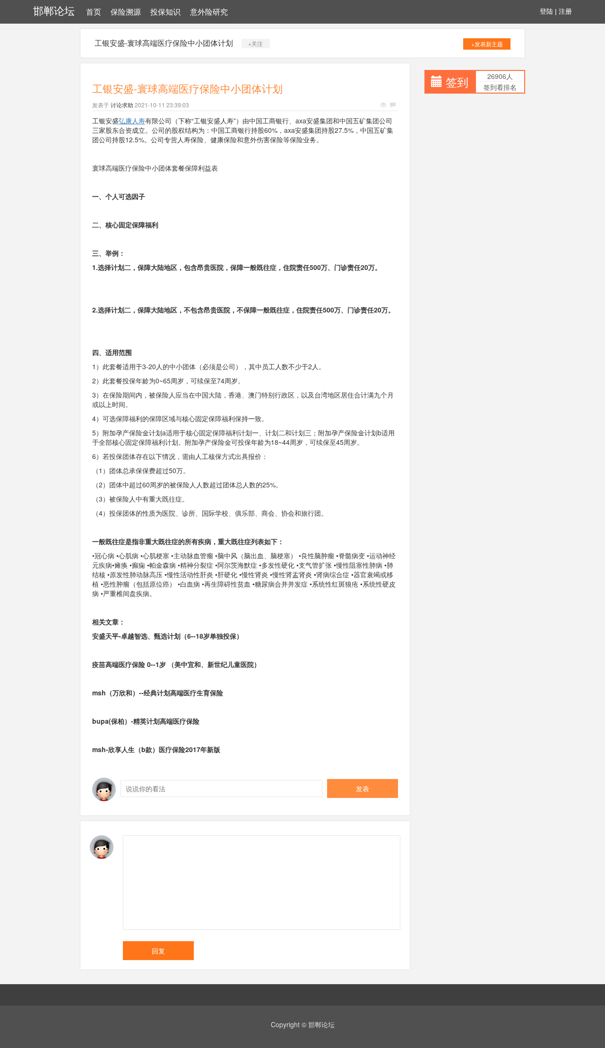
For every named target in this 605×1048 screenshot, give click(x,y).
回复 (158, 950)
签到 (457, 81)
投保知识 (165, 12)
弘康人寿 (132, 120)
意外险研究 (209, 12)
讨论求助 (122, 105)
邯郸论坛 (54, 11)
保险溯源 (126, 12)
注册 (565, 11)
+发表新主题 (487, 44)
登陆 (546, 11)
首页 (93, 12)
